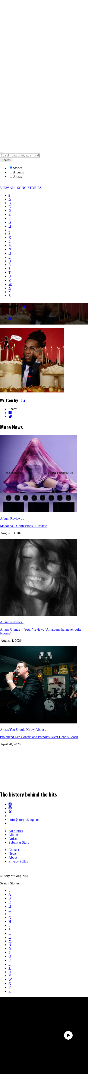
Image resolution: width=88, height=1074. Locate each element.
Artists (13, 838)
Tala (22, 306)
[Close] (1, 152)
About (13, 857)
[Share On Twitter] (10, 322)
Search (6, 160)
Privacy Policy (18, 861)
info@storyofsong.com (24, 819)
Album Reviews (11, 518)
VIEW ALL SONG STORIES (21, 188)
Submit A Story (19, 842)
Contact (14, 850)
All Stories (16, 831)
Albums (14, 835)
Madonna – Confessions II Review (23, 526)
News (12, 853)
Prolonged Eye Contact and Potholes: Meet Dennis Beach (39, 737)
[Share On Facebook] (10, 318)
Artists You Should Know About (22, 729)
